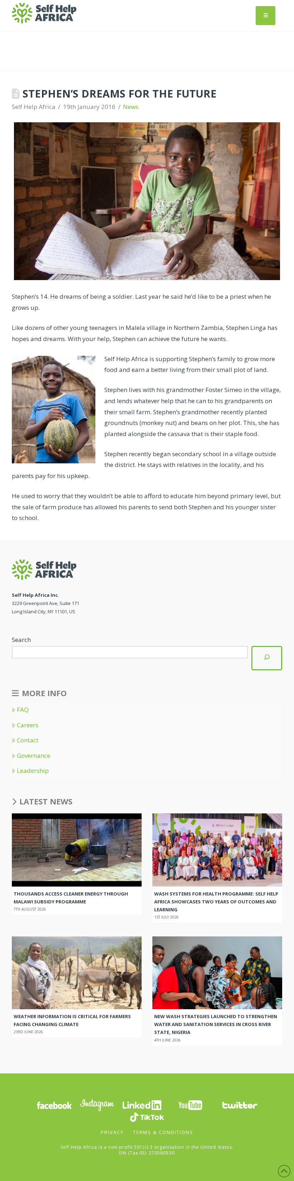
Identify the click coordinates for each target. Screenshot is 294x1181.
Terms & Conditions (163, 1132)
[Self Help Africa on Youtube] (190, 1104)
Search (21, 640)
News (130, 107)
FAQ (23, 709)
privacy (112, 1132)
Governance (33, 755)
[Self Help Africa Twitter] (240, 1104)
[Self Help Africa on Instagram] (97, 1104)
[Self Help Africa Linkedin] (141, 1104)
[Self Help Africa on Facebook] (54, 1104)
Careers (27, 725)
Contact (27, 740)
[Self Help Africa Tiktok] (147, 1116)
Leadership (33, 770)
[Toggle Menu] (265, 15)
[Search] (266, 658)
